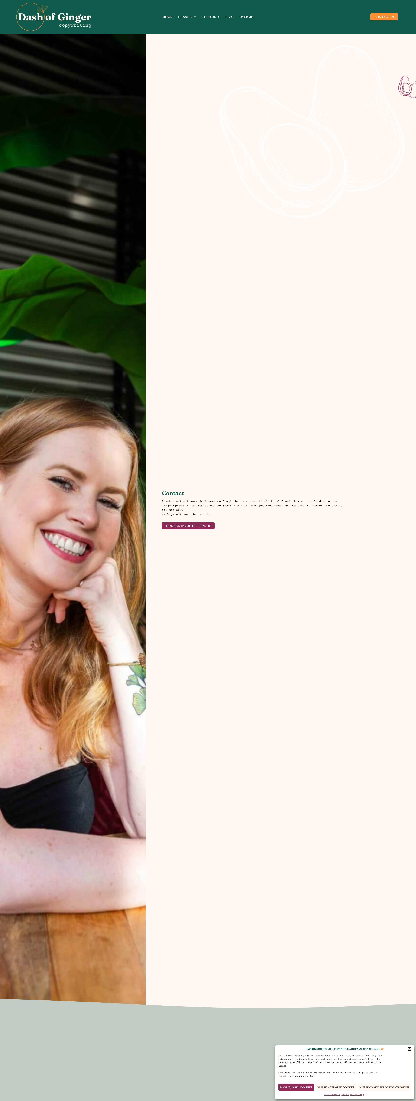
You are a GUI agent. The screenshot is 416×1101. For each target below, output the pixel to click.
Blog (229, 17)
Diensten (185, 17)
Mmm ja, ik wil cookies (296, 1087)
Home (167, 17)
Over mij (246, 17)
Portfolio (210, 17)
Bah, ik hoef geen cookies (335, 1087)
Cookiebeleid (332, 1095)
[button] (409, 1049)
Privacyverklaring (353, 1095)
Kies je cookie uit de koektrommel (384, 1087)
